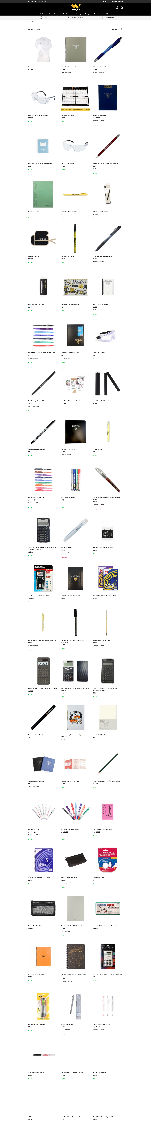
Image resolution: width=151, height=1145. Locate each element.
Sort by (30, 29)
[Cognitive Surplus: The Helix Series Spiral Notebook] (75, 957)
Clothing (78, 14)
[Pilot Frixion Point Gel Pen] (43, 480)
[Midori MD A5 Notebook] (108, 717)
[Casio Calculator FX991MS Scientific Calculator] (43, 671)
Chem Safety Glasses (67, 163)
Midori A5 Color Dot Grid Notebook (71, 926)
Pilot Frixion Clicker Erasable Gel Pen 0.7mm (41, 352)
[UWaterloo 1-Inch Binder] (75, 432)
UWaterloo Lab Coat (34, 67)
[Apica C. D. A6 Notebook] (108, 287)
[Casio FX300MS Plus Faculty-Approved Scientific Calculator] (108, 671)
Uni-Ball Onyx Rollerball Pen (36, 401)
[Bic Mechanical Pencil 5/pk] (43, 1007)
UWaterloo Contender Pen (36, 449)
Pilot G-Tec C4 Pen (34, 829)
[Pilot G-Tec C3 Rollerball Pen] (108, 1007)
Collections (41, 14)
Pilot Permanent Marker (68, 497)
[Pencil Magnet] (108, 432)
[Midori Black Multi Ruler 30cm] (108, 383)
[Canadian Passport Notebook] (75, 764)
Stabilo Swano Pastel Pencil (101, 640)
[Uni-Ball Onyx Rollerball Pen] (43, 383)
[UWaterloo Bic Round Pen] (75, 239)
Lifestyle (87, 14)
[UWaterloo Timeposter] (75, 98)
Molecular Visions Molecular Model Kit (104, 926)
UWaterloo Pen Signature (100, 212)
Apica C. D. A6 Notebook (100, 304)
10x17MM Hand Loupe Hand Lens (103, 547)
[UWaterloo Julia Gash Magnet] (75, 287)
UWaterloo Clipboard (99, 115)
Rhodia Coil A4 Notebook (36, 974)
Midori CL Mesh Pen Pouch (69, 877)
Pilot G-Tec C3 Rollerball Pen (101, 1024)
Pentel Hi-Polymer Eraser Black (70, 1117)
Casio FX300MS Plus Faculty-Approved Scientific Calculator (105, 689)
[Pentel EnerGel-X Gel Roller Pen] (108, 239)
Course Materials (54, 14)
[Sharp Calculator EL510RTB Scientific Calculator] (108, 957)
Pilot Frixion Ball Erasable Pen (70, 829)
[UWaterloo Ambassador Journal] (75, 578)
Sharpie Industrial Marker (36, 1072)
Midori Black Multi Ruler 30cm (102, 401)
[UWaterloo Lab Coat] (43, 50)
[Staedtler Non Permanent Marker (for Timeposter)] (75, 623)
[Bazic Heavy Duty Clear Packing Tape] (75, 1055)
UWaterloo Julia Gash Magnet (70, 304)
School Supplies (67, 14)
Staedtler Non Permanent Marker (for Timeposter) (72, 641)
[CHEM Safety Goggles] (108, 335)
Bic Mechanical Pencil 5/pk (36, 1024)
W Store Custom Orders (116, 1)
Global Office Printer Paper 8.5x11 (103, 1117)
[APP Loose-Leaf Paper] (108, 1055)
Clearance (109, 14)
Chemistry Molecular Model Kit (70, 401)
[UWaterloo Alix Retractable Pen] (75, 194)
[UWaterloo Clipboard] (108, 98)
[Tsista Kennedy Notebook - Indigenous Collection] (75, 717)
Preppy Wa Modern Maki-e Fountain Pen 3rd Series (106, 498)
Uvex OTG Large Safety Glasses (38, 115)
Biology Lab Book (33, 212)
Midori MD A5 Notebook (100, 735)
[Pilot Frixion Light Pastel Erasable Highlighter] (43, 623)
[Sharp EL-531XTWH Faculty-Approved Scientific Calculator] (75, 671)
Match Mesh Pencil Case (35, 926)
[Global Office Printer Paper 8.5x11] (108, 1099)
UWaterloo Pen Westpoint (36, 304)
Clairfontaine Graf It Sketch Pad (102, 829)
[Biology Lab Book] (43, 194)
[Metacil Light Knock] (75, 1007)
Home (29, 21)
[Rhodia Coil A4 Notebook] (43, 957)
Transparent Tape (98, 877)
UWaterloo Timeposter (68, 115)
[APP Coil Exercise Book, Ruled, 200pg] (108, 578)
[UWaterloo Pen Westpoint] (43, 287)
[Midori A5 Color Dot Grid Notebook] (75, 908)
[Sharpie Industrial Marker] (43, 1055)
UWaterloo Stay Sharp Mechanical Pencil (105, 163)
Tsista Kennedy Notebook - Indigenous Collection (73, 736)
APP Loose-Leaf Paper (100, 1072)
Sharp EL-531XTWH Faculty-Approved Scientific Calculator (75, 689)
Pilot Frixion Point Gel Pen (36, 497)
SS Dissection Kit (33, 256)
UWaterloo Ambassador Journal (70, 596)
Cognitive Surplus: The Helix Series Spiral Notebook (73, 975)
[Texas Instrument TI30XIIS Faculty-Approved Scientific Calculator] (43, 530)
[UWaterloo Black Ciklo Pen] (43, 717)
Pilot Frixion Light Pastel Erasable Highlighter (42, 640)
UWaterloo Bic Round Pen (68, 256)
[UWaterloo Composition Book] (75, 335)
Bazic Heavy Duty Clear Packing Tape (72, 1072)
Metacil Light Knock (67, 1024)
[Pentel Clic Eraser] (75, 530)
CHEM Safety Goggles (99, 352)
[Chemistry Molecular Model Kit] (75, 383)
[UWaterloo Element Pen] (108, 50)
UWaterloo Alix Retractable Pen (70, 212)
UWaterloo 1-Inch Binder (68, 449)
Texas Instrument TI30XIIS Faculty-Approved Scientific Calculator (42, 548)
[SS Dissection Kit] (43, 239)
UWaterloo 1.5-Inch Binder (36, 781)
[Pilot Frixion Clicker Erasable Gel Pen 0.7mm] (43, 335)
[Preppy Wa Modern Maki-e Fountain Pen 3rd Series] (108, 480)
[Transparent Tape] (108, 860)
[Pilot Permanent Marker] (75, 480)
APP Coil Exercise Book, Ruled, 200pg (104, 596)
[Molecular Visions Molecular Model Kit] (108, 908)
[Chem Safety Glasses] (75, 146)
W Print (105, 1)
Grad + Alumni (98, 14)
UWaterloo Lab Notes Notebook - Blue (40, 163)
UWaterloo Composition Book (70, 352)
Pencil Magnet (97, 449)
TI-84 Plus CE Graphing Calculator (38, 596)
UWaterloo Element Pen (100, 67)
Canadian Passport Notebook (70, 781)
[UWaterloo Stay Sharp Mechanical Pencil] (108, 146)
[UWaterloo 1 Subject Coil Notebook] (75, 50)
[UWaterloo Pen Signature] (108, 194)
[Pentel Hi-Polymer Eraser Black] (75, 1099)
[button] (121, 7)
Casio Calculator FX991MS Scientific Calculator (42, 688)
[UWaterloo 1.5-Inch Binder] (43, 764)
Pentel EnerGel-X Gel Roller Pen (103, 256)
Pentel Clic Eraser (66, 547)
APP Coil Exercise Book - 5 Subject (39, 877)
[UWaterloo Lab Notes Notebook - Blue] (43, 146)
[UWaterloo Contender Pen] (43, 432)
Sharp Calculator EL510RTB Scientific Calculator (107, 974)
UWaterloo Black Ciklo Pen (36, 735)
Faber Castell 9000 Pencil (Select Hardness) (106, 781)
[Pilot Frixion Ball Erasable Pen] (75, 812)
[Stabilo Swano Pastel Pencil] (108, 623)
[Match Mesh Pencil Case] (43, 908)
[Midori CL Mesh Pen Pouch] (75, 860)
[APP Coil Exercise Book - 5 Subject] (43, 860)
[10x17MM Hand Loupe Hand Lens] (108, 530)
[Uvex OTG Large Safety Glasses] (43, 98)
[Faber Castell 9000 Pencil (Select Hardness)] (108, 764)
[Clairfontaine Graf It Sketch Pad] (108, 812)
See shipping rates (49, 1)
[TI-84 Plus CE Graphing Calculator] (43, 578)
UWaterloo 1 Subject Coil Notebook (71, 67)
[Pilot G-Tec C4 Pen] (43, 812)
